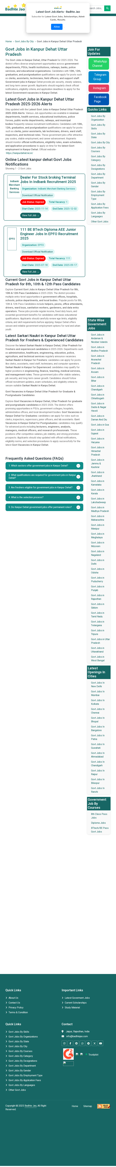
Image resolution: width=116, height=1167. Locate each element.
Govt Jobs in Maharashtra (97, 518)
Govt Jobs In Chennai (98, 711)
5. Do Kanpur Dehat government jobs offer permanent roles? (40, 507)
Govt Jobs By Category (98, 158)
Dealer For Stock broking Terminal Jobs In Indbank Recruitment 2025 (48, 180)
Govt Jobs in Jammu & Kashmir (97, 463)
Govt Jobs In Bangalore (98, 728)
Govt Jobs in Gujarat (97, 431)
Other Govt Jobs (99, 221)
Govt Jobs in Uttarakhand (97, 650)
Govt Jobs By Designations (98, 167)
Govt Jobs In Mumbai (98, 693)
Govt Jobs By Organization (98, 118)
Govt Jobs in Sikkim (97, 606)
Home (75, 1106)
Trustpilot (93, 1055)
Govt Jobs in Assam (97, 370)
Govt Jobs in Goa (100, 425)
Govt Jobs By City (100, 142)
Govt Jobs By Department (98, 176)
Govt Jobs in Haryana (97, 440)
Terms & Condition (18, 1012)
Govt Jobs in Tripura (97, 632)
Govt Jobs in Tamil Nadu (97, 614)
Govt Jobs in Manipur (97, 527)
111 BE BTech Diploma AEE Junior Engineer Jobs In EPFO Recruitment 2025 (49, 234)
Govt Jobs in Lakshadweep (98, 500)
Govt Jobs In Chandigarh (98, 763)
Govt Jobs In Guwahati (98, 746)
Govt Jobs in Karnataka (97, 483)
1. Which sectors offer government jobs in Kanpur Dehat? (38, 466)
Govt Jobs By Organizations (23, 1037)
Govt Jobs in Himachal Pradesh (97, 451)
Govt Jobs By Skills (19, 1032)
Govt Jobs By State (19, 1041)
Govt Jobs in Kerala (97, 491)
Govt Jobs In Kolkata (98, 702)
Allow (57, 26)
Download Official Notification (37, 195)
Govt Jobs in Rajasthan (97, 597)
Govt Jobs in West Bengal (98, 658)
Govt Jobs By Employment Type (98, 195)
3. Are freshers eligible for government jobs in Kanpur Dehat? (40, 487)
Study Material (72, 1007)
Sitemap (87, 1106)
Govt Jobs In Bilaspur (98, 781)
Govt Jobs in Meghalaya (97, 535)
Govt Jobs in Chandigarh (97, 387)
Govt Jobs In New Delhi (98, 684)
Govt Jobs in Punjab (97, 588)
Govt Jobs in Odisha (97, 570)
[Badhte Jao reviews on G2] (68, 1055)
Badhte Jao (31, 1106)
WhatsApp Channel (99, 63)
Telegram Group (99, 77)
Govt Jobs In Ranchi (98, 790)
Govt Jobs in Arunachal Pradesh (97, 359)
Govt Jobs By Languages (98, 214)
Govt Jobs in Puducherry (97, 579)
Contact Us (14, 1003)
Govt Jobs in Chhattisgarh (97, 396)
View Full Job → (30, 215)
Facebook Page (100, 99)
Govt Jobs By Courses (98, 149)
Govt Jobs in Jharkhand (97, 474)
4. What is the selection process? (26, 497)
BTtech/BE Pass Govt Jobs (100, 830)
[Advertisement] (99, 272)
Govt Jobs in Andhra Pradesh (99, 349)
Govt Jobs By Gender (98, 184)
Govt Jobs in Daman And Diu (99, 417)
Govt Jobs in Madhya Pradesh (100, 509)
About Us (13, 998)
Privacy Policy (16, 1007)
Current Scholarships (76, 1003)
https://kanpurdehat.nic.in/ (19, 153)
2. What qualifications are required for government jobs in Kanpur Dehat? (42, 476)
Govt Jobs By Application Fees (100, 206)
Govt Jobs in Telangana (97, 623)
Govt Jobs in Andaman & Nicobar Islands (99, 338)
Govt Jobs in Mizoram (97, 544)
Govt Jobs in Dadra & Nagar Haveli (98, 407)
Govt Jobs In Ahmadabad (98, 755)
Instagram (99, 88)
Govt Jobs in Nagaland (97, 553)
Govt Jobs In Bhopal (98, 719)
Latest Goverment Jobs (77, 998)
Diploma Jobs (98, 823)
